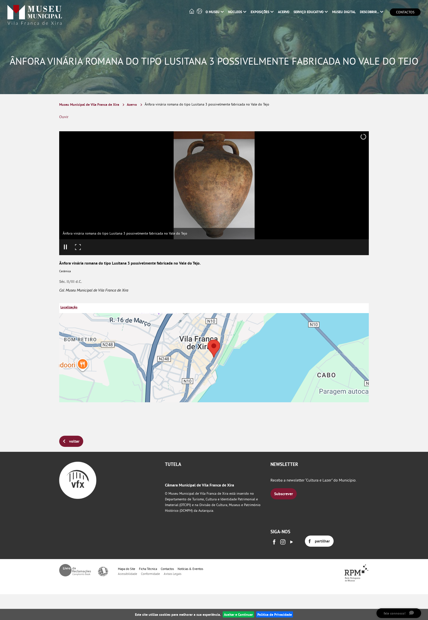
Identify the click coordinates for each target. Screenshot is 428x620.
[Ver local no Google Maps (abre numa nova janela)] (214, 352)
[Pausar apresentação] (65, 247)
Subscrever (283, 493)
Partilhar (322, 541)
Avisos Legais (172, 574)
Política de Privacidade (274, 614)
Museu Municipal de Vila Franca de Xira (89, 104)
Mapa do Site (126, 569)
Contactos (405, 12)
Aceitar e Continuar (238, 614)
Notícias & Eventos (190, 569)
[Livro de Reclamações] (75, 570)
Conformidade (150, 574)
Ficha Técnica (148, 569)
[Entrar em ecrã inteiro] (78, 247)
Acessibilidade (127, 574)
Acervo (132, 104)
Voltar (74, 441)
